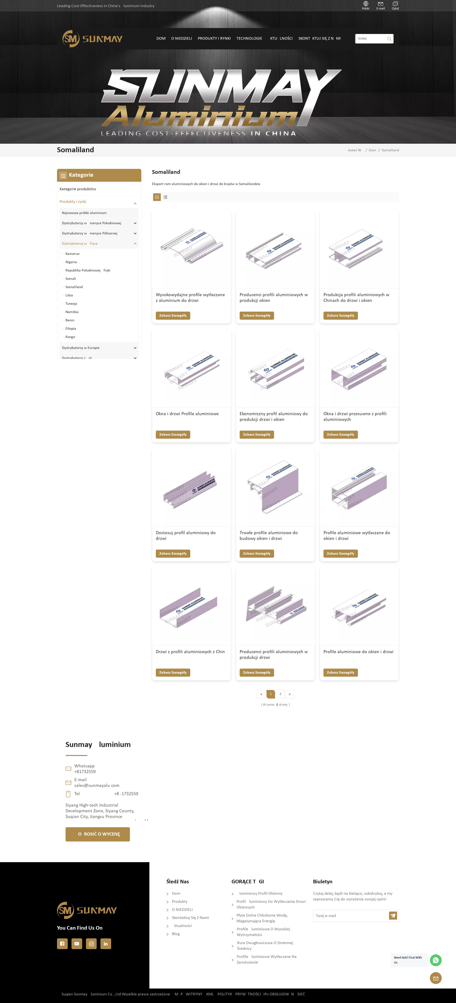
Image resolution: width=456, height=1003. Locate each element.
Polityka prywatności (239, 994)
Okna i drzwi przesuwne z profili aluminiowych (355, 417)
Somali (71, 279)
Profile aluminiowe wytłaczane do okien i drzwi (356, 536)
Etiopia (71, 329)
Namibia (72, 312)
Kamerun (73, 254)
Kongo (70, 337)
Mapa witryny (188, 994)
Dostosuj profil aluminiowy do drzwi (186, 536)
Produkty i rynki (214, 38)
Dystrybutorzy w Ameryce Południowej (91, 223)
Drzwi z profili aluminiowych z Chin (190, 652)
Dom (161, 38)
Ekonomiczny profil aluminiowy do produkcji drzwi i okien (274, 417)
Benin (70, 320)
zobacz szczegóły (173, 316)
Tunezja (71, 304)
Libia (69, 295)
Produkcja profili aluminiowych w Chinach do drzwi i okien (356, 298)
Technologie (249, 38)
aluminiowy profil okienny (259, 893)
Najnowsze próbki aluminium (84, 213)
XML (210, 994)
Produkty (179, 901)
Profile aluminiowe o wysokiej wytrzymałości (263, 932)
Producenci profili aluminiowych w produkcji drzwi (274, 655)
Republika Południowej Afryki (88, 270)
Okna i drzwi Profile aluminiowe (187, 414)
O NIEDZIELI (181, 38)
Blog (176, 934)
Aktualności (280, 38)
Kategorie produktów (78, 189)
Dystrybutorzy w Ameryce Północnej (89, 233)
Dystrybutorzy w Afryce (80, 244)
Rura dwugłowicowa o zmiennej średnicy (265, 946)
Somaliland (74, 287)
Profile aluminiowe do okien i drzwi (358, 652)
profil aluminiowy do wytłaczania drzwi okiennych (271, 904)
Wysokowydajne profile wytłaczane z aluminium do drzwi (190, 298)
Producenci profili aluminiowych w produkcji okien (274, 298)
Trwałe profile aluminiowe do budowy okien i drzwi (269, 536)
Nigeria (71, 262)
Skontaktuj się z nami (320, 38)
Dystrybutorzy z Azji (77, 358)
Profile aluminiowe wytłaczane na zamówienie (267, 960)
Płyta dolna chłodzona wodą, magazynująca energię (262, 918)
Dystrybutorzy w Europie (81, 348)
